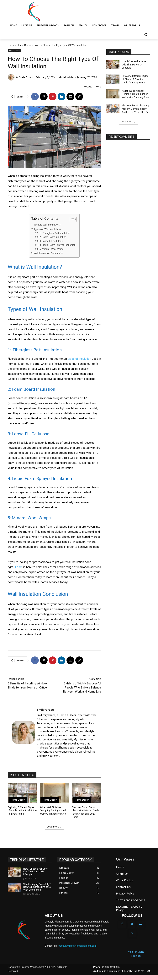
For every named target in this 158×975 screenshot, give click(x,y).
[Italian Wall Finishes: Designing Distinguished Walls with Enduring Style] (54, 793)
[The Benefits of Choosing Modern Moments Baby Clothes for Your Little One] (112, 108)
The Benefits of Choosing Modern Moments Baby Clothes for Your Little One (136, 109)
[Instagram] (131, 924)
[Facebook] (35, 96)
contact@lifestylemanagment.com (77, 945)
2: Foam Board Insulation (53, 237)
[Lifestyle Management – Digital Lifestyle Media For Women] (23, 930)
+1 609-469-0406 (111, 967)
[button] (145, 34)
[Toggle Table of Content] (71, 219)
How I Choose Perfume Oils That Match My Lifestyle (134, 64)
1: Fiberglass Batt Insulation (55, 233)
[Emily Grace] (11, 77)
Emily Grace (25, 77)
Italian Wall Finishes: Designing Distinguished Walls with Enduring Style (53, 810)
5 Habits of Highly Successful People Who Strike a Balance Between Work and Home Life (82, 687)
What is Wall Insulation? (47, 224)
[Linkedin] (61, 96)
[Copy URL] (79, 96)
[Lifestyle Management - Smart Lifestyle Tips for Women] (34, 11)
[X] (44, 96)
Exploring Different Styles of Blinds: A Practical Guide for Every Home (22, 810)
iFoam (19, 567)
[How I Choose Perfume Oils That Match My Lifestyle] (112, 64)
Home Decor (24, 45)
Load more (53, 826)
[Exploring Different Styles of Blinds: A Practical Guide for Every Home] (22, 793)
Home (11, 45)
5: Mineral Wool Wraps (52, 249)
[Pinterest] (52, 96)
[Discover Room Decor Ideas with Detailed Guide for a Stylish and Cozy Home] (86, 793)
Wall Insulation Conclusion (48, 253)
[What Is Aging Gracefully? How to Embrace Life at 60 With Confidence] (14, 887)
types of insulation (79, 358)
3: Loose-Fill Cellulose (51, 241)
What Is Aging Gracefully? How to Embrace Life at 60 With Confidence (37, 887)
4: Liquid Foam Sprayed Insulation (58, 245)
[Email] (70, 96)
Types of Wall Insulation (47, 229)
